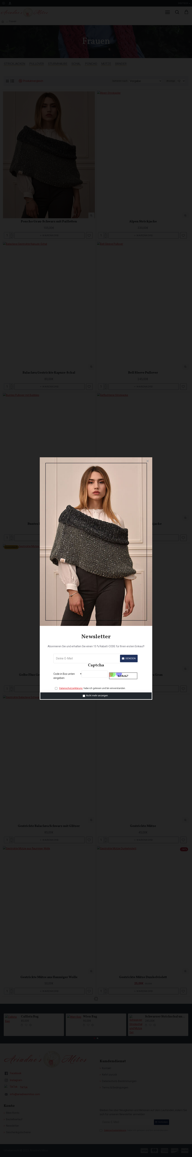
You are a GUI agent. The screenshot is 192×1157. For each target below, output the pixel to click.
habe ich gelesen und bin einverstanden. (92, 688)
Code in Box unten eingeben (64, 675)
